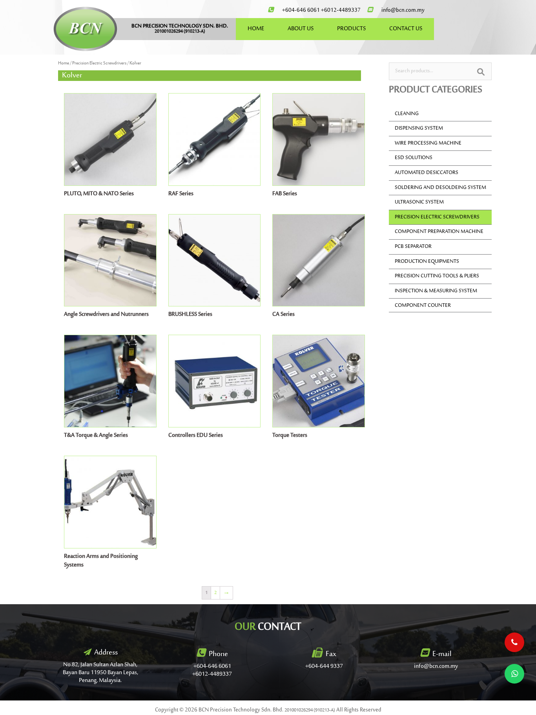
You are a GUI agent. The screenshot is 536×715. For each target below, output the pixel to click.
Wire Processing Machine (428, 143)
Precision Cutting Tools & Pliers (437, 276)
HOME (256, 29)
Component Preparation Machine (439, 231)
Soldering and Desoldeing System (440, 187)
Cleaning (407, 114)
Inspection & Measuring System (436, 291)
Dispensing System (419, 128)
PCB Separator (413, 246)
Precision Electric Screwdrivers (99, 63)
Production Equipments (427, 261)
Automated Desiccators (426, 173)
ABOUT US (301, 29)
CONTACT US (405, 29)
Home (63, 63)
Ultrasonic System (419, 202)
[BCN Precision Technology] (85, 28)
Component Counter (423, 305)
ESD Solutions (413, 158)
